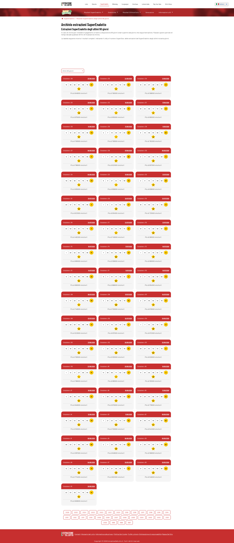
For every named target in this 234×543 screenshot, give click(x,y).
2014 (166, 512)
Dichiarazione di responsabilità (150, 534)
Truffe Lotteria (133, 534)
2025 (76, 512)
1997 (129, 523)
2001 (167, 517)
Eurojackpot (125, 4)
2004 (142, 517)
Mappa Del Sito (167, 534)
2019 (126, 512)
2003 (150, 517)
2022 (101, 512)
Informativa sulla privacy (104, 534)
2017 (142, 512)
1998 (121, 523)
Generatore (150, 12)
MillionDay (115, 4)
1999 (113, 523)
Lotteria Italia (145, 4)
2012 (75, 517)
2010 (90, 517)
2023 (93, 512)
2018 (134, 512)
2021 (110, 512)
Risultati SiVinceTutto (131, 12)
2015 (158, 512)
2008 (107, 517)
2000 (105, 523)
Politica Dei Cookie (120, 534)
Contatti (78, 534)
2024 (84, 512)
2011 (82, 517)
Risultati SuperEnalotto (92, 12)
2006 (124, 517)
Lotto (86, 4)
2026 (67, 512)
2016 (150, 512)
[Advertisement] (117, 54)
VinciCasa (135, 4)
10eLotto (94, 4)
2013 (66, 517)
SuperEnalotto (104, 4)
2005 (133, 517)
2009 (99, 517)
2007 (116, 517)
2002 (159, 517)
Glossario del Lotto (88, 534)
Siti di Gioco (168, 4)
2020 (118, 512)
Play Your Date (157, 4)
